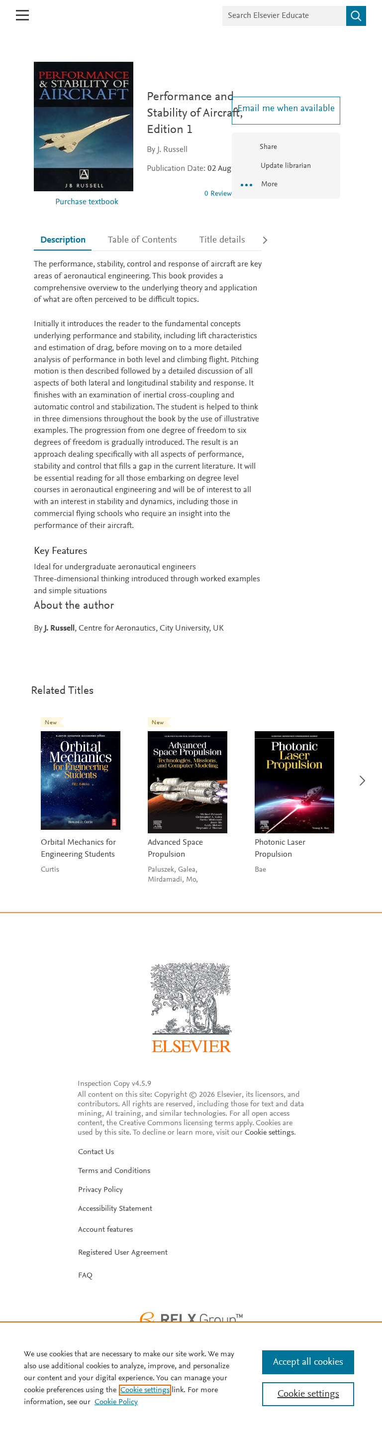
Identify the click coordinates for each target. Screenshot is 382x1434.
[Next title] (359, 774)
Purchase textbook (86, 202)
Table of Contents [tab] (142, 240)
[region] (191, 1377)
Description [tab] (63, 240)
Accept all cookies (308, 1362)
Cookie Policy (116, 1402)
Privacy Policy (100, 1190)
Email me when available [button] (286, 109)
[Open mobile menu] (22, 15)
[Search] (356, 16)
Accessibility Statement (115, 1209)
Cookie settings (269, 1133)
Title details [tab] (222, 240)
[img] (171, 194)
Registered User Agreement (123, 1253)
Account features (105, 1230)
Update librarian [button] (285, 166)
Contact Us (96, 1152)
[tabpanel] (148, 447)
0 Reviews (219, 194)
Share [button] (268, 147)
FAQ (85, 1276)
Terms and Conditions (114, 1171)
